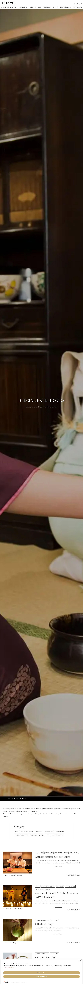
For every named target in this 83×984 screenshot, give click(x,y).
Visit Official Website (73, 875)
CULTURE (39, 832)
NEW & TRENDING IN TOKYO (8, 7)
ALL (16, 832)
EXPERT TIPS (47, 7)
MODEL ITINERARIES (35, 7)
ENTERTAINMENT (21, 835)
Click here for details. (8, 967)
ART (47, 835)
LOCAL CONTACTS (64, 7)
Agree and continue (41, 976)
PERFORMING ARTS (37, 835)
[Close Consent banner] (80, 960)
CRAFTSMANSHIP (27, 832)
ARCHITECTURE (58, 835)
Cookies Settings (41, 972)
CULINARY (48, 832)
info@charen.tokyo (11, 943)
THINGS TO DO (22, 7)
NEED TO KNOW (78, 7)
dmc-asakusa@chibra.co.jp (13, 908)
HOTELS (55, 7)
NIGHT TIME (59, 832)
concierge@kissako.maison (13, 875)
